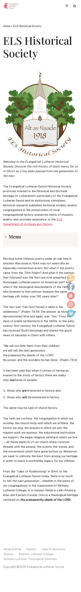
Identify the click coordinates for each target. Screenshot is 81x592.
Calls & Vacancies (53, 549)
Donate (8, 554)
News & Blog (12, 549)
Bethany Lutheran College (36, 554)
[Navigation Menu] (66, 6)
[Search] (74, 6)
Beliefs (31, 549)
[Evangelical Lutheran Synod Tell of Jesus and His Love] (11, 6)
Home (6, 26)
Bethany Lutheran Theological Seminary (30, 559)
